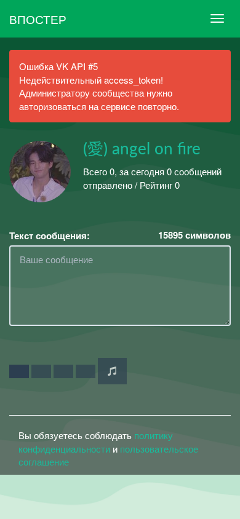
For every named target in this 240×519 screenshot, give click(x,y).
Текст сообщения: (49, 235)
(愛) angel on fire (142, 149)
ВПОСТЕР (37, 18)
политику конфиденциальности (95, 441)
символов (194, 235)
